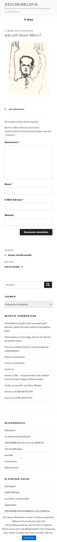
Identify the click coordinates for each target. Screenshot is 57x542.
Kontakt (9, 455)
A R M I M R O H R (24, 391)
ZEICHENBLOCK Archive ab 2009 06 (24, 442)
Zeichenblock (21, 4)
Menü (30, 19)
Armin (8, 369)
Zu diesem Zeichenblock (18, 436)
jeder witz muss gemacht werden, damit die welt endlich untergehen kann (27, 327)
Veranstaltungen (14, 449)
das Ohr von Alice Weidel (28, 385)
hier (51, 532)
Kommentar (12, 142)
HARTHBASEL (12, 492)
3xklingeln (10, 486)
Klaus (29, 31)
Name (9, 184)
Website (9, 215)
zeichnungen (17, 109)
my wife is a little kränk (17, 498)
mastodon (19, 357)
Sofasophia (11, 323)
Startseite (10, 430)
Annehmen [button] (29, 538)
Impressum (11, 461)
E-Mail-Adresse (14, 199)
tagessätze (10, 505)
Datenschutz (11, 467)
